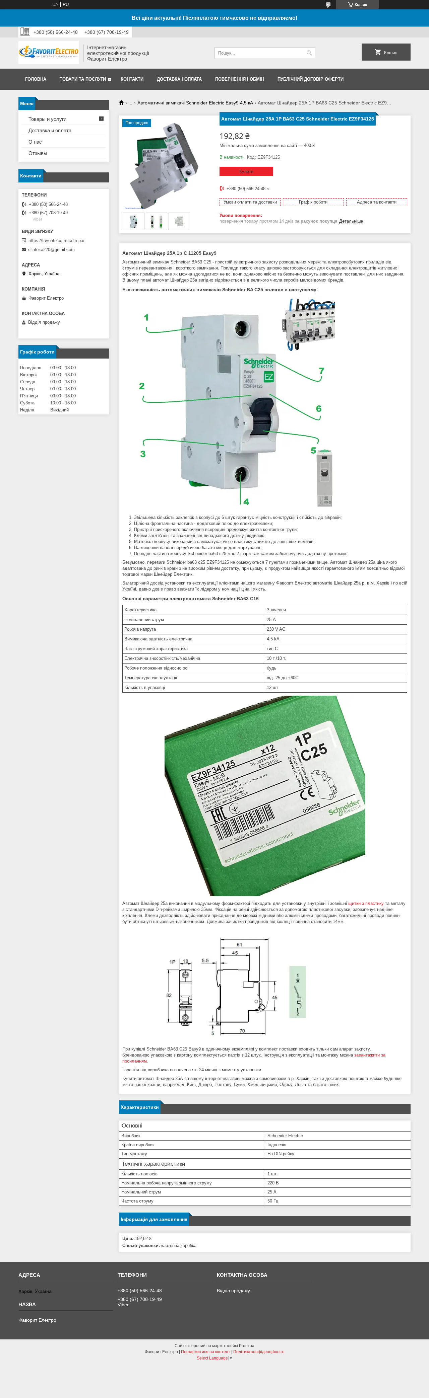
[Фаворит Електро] (48, 53)
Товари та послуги (83, 79)
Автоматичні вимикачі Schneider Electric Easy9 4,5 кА (195, 102)
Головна (35, 79)
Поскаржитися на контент (205, 1351)
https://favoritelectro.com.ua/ (56, 240)
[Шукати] (309, 53)
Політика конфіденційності (259, 1351)
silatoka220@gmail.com (51, 249)
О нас (35, 142)
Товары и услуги (47, 119)
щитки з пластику (366, 903)
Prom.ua (246, 1345)
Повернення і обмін (239, 79)
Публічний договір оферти (311, 79)
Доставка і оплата (179, 79)
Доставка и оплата (49, 130)
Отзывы (37, 153)
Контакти (132, 79)
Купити (246, 171)
